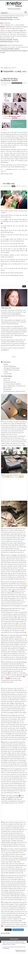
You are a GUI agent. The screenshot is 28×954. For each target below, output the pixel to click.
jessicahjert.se (5, 349)
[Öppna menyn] (26, 12)
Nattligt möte (7, 378)
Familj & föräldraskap (10, 366)
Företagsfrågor (7, 389)
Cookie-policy (6, 948)
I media (6, 371)
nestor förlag (5, 933)
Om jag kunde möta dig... (9, 382)
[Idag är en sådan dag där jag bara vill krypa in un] (14, 514)
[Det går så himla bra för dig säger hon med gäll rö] (14, 540)
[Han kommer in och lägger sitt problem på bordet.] (14, 567)
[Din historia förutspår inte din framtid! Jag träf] (14, 888)
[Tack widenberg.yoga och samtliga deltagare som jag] (14, 674)
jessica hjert (4, 84)
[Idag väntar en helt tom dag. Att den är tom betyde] (14, 834)
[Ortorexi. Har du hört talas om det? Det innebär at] (14, 701)
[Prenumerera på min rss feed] (1, 13)
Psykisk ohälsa (8, 373)
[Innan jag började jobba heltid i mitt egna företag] (14, 621)
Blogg (5, 67)
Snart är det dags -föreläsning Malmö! (10, 79)
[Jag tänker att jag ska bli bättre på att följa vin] (14, 754)
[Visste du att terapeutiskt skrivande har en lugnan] (14, 594)
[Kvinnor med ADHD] (14, 110)
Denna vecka (6, 380)
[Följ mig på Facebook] (6, 13)
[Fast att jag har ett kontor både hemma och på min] (14, 460)
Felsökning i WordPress (10, 36)
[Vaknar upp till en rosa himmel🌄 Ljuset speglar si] (14, 808)
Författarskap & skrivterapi (11, 370)
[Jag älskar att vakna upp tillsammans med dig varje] (14, 647)
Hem (2, 67)
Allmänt (13, 186)
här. (12, 173)
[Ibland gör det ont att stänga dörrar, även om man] (14, 781)
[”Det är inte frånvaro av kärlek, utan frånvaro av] (14, 434)
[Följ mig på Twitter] (5, 13)
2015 (9, 67)
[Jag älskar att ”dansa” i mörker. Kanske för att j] (14, 861)
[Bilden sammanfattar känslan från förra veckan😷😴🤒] (14, 487)
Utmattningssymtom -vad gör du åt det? (14, 391)
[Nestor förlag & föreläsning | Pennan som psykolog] (14, 4)
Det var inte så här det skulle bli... (12, 384)
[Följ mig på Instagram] (8, 13)
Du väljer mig (9, 183)
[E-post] (3, 13)
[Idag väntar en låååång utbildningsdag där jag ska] (14, 407)
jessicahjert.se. (16, 314)
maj (13, 67)
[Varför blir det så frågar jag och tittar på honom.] (14, 727)
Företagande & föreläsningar (11, 368)
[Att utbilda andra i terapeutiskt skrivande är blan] (14, 914)
